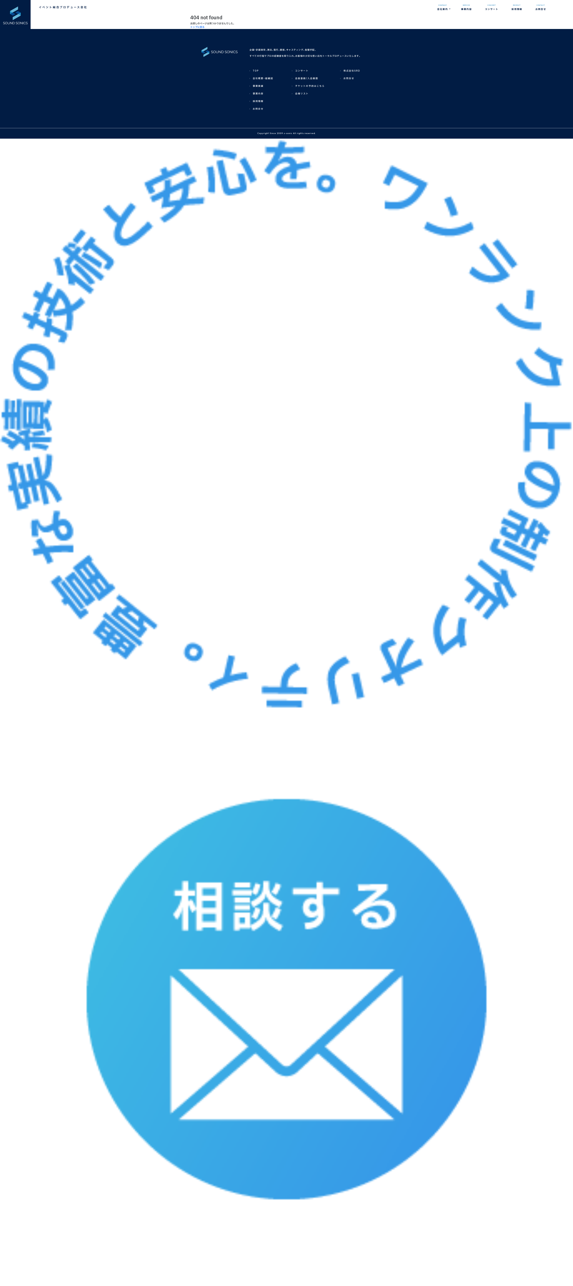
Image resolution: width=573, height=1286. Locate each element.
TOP (256, 71)
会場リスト (302, 93)
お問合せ (258, 109)
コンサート (302, 71)
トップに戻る (197, 27)
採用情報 (258, 101)
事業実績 (258, 86)
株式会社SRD (352, 71)
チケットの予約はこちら (310, 86)
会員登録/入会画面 (306, 78)
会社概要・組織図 (263, 78)
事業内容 (258, 93)
